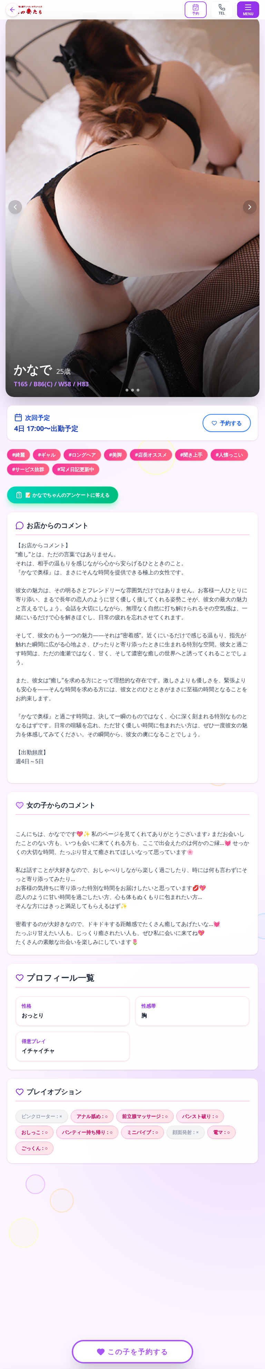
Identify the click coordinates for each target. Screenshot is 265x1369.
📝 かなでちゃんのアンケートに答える (67, 495)
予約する (231, 423)
